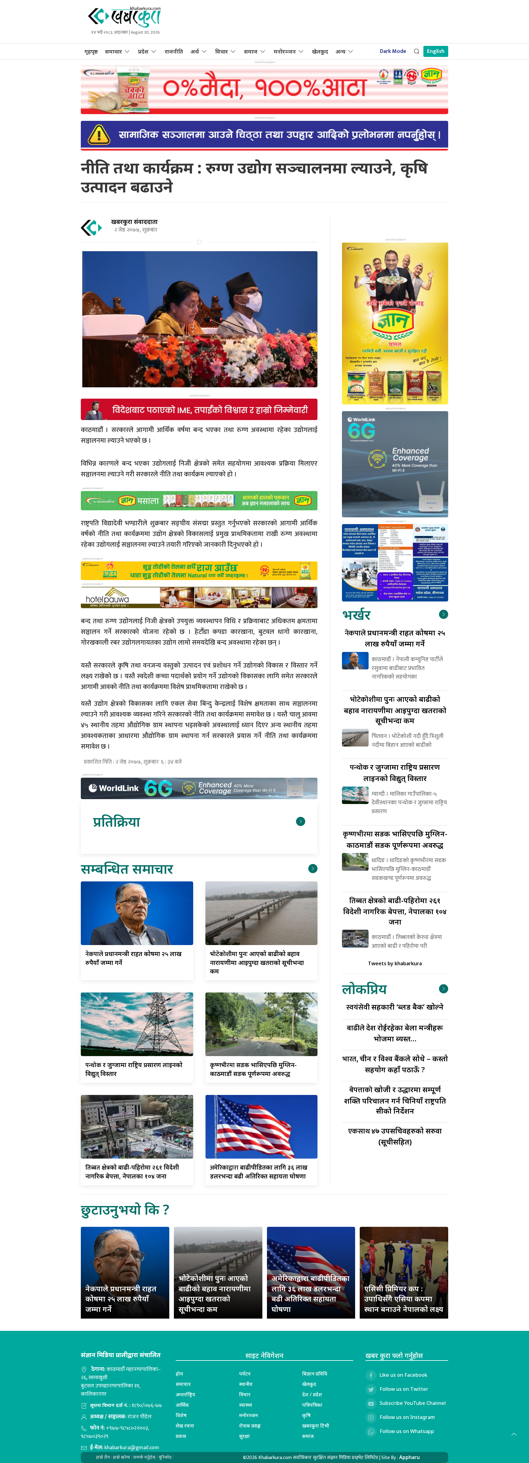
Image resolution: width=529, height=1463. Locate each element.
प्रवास (181, 1436)
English (436, 51)
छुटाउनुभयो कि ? (125, 1209)
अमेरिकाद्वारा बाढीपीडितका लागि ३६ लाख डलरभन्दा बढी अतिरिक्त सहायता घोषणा (311, 1293)
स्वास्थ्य (245, 1405)
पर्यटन (244, 1373)
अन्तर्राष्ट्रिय (185, 1394)
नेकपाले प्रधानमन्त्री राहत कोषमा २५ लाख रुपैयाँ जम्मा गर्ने (120, 1298)
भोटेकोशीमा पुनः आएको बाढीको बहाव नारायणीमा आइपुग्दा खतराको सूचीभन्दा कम (214, 1293)
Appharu (409, 1457)
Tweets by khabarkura (395, 963)
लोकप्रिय (364, 989)
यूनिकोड (165, 1457)
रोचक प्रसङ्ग (250, 1425)
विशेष (181, 1415)
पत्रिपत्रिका (312, 1405)
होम (179, 1373)
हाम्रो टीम (103, 1457)
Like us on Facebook (403, 1375)
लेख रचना (185, 1425)
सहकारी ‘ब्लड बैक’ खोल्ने (395, 1007)
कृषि (306, 1415)
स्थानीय (246, 1384)
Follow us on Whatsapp (407, 1431)
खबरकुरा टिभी (315, 1425)
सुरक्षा (244, 1436)
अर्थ (194, 51)
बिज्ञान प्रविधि (314, 1373)
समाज (250, 51)
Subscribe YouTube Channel (413, 1403)
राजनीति (174, 51)
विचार (221, 51)
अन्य (340, 51)
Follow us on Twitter (404, 1389)
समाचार (113, 51)
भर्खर (356, 614)
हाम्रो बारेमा (121, 1457)
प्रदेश (143, 51)
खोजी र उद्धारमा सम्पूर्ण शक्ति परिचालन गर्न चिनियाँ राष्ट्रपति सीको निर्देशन (395, 1100)
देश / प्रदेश (312, 1394)
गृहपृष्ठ (91, 51)
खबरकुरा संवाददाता (134, 222)
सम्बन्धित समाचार (127, 868)
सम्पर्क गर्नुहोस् (144, 1457)
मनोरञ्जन (285, 51)
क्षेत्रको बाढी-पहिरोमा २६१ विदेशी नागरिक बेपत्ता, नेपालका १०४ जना (395, 911)
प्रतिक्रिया (116, 821)
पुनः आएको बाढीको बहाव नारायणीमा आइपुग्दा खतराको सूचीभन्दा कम (257, 962)
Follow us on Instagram (407, 1417)
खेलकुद (320, 51)
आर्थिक (182, 1405)
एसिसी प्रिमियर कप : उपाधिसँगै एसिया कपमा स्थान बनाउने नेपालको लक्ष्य (403, 1298)
